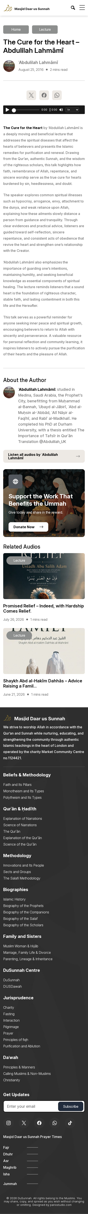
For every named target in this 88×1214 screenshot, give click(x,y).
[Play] (7, 109)
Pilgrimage (11, 1027)
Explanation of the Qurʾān (22, 838)
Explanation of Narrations (22, 818)
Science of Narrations (20, 825)
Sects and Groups (17, 872)
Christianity (11, 1080)
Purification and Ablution (21, 1046)
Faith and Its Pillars (17, 784)
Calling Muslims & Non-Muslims (27, 1073)
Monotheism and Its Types (23, 791)
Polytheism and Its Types (22, 797)
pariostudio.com (61, 1204)
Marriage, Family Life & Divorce (27, 952)
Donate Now (24, 527)
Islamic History (14, 899)
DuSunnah (11, 980)
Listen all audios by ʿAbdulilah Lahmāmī (33, 456)
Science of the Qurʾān (20, 844)
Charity (8, 1007)
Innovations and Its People (23, 865)
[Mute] (61, 109)
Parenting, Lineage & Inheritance (28, 959)
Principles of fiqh (15, 1040)
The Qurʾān (11, 831)
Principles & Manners (19, 1067)
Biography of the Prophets (23, 906)
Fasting (9, 1014)
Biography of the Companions (26, 912)
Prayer (8, 1033)
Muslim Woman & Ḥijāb (20, 946)
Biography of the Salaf (20, 918)
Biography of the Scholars (23, 925)
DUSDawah (12, 986)
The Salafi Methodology (21, 878)
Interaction (11, 1020)
